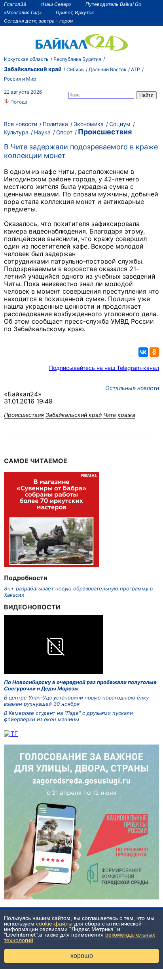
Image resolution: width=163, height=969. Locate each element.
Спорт (64, 132)
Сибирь (75, 69)
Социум (120, 124)
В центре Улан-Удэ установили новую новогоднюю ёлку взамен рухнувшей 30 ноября (76, 700)
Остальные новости (132, 388)
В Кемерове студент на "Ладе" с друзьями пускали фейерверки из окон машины (68, 716)
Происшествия (105, 132)
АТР (135, 69)
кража (126, 414)
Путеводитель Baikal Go (113, 4)
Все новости (20, 124)
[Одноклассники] (154, 352)
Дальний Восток (107, 69)
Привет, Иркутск (75, 12)
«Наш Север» (55, 4)
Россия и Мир (20, 79)
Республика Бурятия (77, 59)
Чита (109, 414)
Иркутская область (26, 59)
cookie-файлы (54, 923)
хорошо (81, 955)
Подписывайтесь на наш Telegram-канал (104, 367)
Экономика (89, 124)
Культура (16, 132)
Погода (18, 102)
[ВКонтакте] (143, 352)
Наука (42, 132)
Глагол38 (15, 4)
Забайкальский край (33, 69)
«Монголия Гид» (23, 12)
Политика (55, 124)
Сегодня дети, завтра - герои (38, 21)
